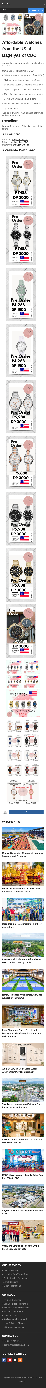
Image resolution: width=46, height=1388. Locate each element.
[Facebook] (4, 1360)
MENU (4, 10)
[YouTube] (9, 1360)
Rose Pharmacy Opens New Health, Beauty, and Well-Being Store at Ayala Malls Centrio (21, 1033)
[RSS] (20, 1360)
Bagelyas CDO (21, 142)
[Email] (15, 1360)
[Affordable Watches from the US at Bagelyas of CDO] (23, 838)
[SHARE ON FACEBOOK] (26, 812)
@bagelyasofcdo (21, 145)
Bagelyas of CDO (20, 139)
